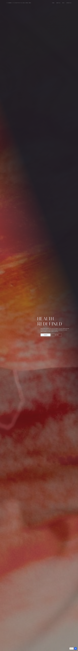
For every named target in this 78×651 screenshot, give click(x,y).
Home (53, 2)
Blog (63, 2)
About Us (58, 2)
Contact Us (68, 2)
